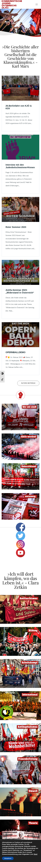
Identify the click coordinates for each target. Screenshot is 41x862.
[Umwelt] (20, 802)
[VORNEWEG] (20, 506)
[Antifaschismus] (20, 609)
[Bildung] (20, 641)
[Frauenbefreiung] (20, 769)
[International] (20, 705)
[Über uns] (20, 417)
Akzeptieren (7, 858)
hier (35, 854)
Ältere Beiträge (28, 383)
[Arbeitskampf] (20, 673)
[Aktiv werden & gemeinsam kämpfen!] (20, 446)
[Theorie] (20, 834)
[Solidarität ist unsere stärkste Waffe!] (20, 476)
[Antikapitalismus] (20, 737)
